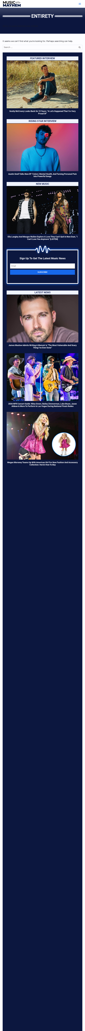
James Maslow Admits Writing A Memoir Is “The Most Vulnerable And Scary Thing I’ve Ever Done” (43, 346)
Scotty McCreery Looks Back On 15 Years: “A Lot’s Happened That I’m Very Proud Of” (42, 112)
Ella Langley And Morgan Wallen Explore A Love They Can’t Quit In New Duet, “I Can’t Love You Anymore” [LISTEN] (42, 238)
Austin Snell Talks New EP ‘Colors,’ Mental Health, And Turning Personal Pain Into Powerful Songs (42, 175)
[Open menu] (79, 4)
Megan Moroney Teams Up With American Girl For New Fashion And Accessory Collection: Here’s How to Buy (42, 463)
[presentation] (42, 84)
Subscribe (42, 272)
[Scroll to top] (79, 1026)
